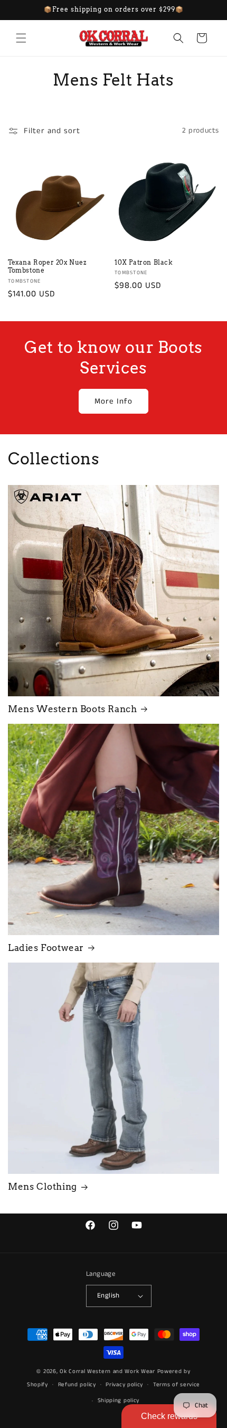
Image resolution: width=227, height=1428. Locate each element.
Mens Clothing (42, 1186)
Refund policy (77, 1384)
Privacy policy (124, 1384)
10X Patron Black (144, 262)
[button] (21, 38)
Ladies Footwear (46, 947)
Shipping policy (119, 1400)
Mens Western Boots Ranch (72, 709)
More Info (113, 401)
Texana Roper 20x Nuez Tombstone (47, 266)
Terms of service (176, 1384)
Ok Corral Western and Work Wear (107, 1371)
